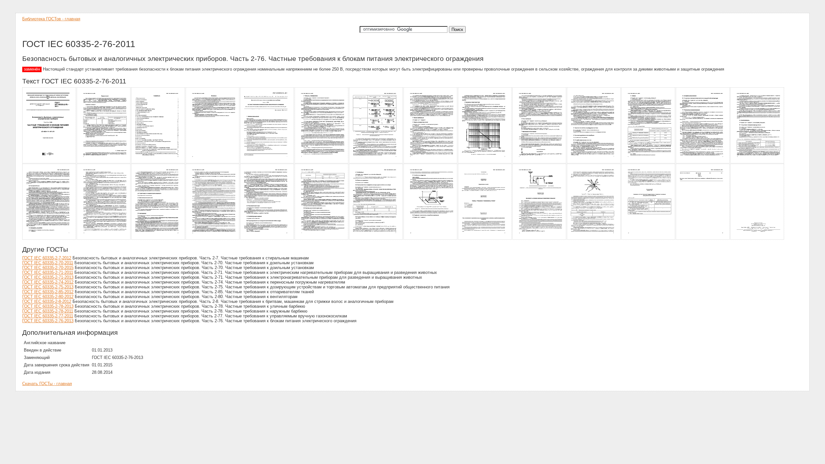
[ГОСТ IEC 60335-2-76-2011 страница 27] (703, 238)
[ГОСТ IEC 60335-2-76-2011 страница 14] (757, 162)
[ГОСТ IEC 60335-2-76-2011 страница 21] (376, 238)
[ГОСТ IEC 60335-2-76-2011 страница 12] (648, 162)
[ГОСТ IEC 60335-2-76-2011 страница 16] (104, 238)
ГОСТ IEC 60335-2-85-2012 (47, 291)
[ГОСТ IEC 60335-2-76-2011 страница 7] (376, 162)
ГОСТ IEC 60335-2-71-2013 (47, 277)
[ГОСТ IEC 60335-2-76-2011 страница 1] (49, 162)
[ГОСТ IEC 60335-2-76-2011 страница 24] (539, 238)
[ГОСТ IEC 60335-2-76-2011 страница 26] (648, 238)
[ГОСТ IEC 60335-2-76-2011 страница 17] (158, 238)
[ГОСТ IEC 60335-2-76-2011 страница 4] (213, 162)
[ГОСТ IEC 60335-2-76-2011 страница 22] (430, 238)
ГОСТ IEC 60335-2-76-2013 (47, 320)
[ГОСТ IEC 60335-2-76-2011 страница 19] (267, 238)
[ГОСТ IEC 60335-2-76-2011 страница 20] (322, 238)
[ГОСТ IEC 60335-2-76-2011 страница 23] (485, 238)
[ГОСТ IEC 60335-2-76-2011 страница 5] (267, 162)
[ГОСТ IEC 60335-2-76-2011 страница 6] (322, 162)
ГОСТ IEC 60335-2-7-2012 (46, 258)
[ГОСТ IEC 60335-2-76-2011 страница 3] (158, 162)
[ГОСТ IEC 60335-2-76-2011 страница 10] (539, 162)
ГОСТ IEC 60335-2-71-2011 (47, 272)
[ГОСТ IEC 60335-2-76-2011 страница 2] (104, 162)
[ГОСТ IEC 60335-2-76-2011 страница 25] (594, 238)
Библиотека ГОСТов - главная (51, 18)
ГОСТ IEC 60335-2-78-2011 (47, 311)
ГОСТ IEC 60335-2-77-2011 (47, 316)
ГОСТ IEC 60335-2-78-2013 (47, 306)
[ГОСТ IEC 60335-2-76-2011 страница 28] (757, 238)
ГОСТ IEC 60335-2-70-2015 (47, 267)
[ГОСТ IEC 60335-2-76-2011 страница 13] (703, 162)
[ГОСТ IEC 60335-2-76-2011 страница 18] (213, 238)
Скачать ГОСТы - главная (47, 383)
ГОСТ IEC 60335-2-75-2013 (47, 287)
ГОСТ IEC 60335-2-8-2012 (46, 301)
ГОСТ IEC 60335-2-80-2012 (47, 296)
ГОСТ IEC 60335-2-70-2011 (47, 262)
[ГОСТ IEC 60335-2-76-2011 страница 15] (49, 238)
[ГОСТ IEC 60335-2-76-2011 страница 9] (485, 162)
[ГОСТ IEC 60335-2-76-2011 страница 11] (594, 162)
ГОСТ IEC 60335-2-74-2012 (47, 282)
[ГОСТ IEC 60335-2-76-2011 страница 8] (430, 162)
